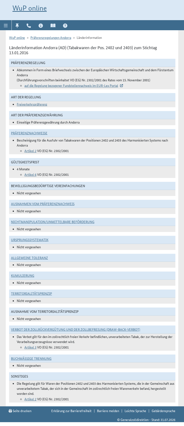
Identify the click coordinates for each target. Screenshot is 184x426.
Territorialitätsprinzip (31, 293)
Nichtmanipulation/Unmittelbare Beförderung (52, 221)
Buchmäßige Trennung (31, 358)
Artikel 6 (30, 174)
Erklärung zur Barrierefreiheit (71, 410)
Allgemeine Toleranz (29, 257)
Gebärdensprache (163, 410)
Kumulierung (22, 275)
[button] (6, 25)
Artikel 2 (30, 150)
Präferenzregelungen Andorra (50, 37)
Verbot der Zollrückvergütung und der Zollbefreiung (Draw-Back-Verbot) (75, 329)
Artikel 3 (30, 347)
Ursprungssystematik (29, 239)
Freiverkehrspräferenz (32, 104)
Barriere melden (108, 410)
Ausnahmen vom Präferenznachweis (43, 203)
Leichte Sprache (135, 410)
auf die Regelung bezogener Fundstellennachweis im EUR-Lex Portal (71, 85)
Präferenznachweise (29, 132)
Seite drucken (21, 410)
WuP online (29, 8)
